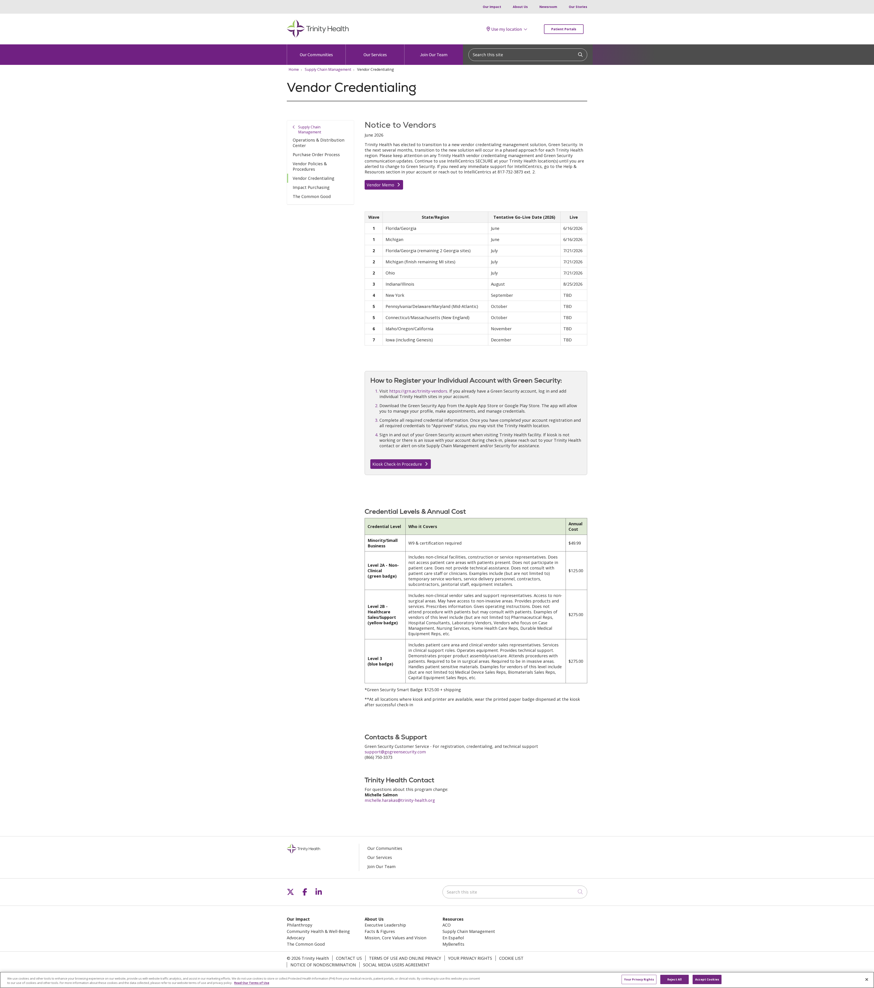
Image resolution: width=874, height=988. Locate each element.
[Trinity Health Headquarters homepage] (318, 36)
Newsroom (548, 7)
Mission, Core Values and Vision (395, 937)
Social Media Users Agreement (396, 965)
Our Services (375, 54)
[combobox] (527, 54)
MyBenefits (453, 944)
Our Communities (316, 54)
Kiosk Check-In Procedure (397, 464)
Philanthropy (299, 925)
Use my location (506, 29)
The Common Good (312, 196)
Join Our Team (433, 54)
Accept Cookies (707, 979)
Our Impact (492, 7)
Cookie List (511, 958)
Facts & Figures (380, 931)
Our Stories (578, 7)
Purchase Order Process (316, 154)
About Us (520, 7)
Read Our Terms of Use (251, 983)
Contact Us (349, 958)
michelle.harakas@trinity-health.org (400, 800)
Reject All (674, 979)
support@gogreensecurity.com (395, 751)
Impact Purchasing (311, 187)
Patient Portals (563, 29)
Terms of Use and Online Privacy (405, 958)
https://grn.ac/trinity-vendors (418, 391)
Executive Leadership (385, 925)
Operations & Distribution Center (318, 142)
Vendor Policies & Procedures (310, 166)
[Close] (867, 979)
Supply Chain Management (309, 129)
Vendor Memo (380, 185)
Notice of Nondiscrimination (323, 965)
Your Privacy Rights (470, 958)
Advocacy (296, 937)
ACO (446, 925)
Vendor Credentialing (313, 178)
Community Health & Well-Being (318, 931)
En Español (453, 937)
